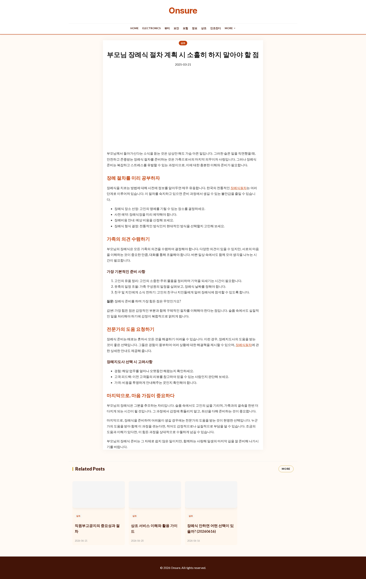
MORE (286, 468)
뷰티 (167, 28)
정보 (194, 28)
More (230, 28)
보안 (176, 28)
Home (134, 28)
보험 (185, 28)
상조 (203, 28)
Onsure (183, 10)
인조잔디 (215, 28)
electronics (151, 28)
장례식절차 (238, 188)
